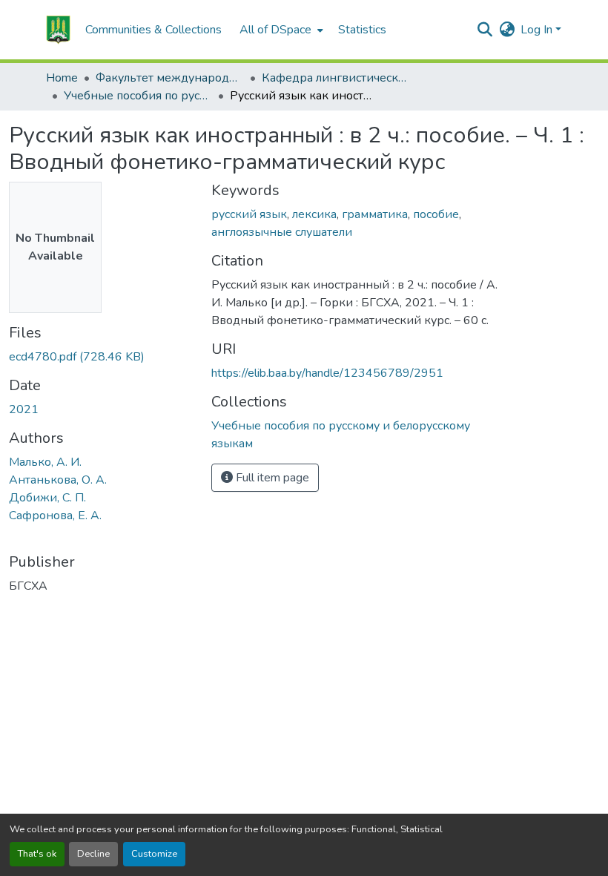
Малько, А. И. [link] (45, 462)
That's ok (37, 853)
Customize (154, 853)
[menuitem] (280, 29)
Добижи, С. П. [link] (47, 498)
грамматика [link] (375, 214)
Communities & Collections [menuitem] (153, 30)
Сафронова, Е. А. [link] (55, 515)
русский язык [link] (249, 214)
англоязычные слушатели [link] (281, 232)
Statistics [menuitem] (362, 30)
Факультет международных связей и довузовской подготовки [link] (170, 78)
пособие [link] (436, 214)
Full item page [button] (271, 478)
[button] (58, 30)
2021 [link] (24, 409)
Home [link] (62, 78)
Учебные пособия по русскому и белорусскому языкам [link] (138, 96)
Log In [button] (538, 30)
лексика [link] (314, 214)
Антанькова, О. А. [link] (58, 480)
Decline (93, 853)
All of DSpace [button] (275, 30)
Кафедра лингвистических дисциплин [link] (336, 78)
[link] (101, 357)
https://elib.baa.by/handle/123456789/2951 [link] (327, 373)
